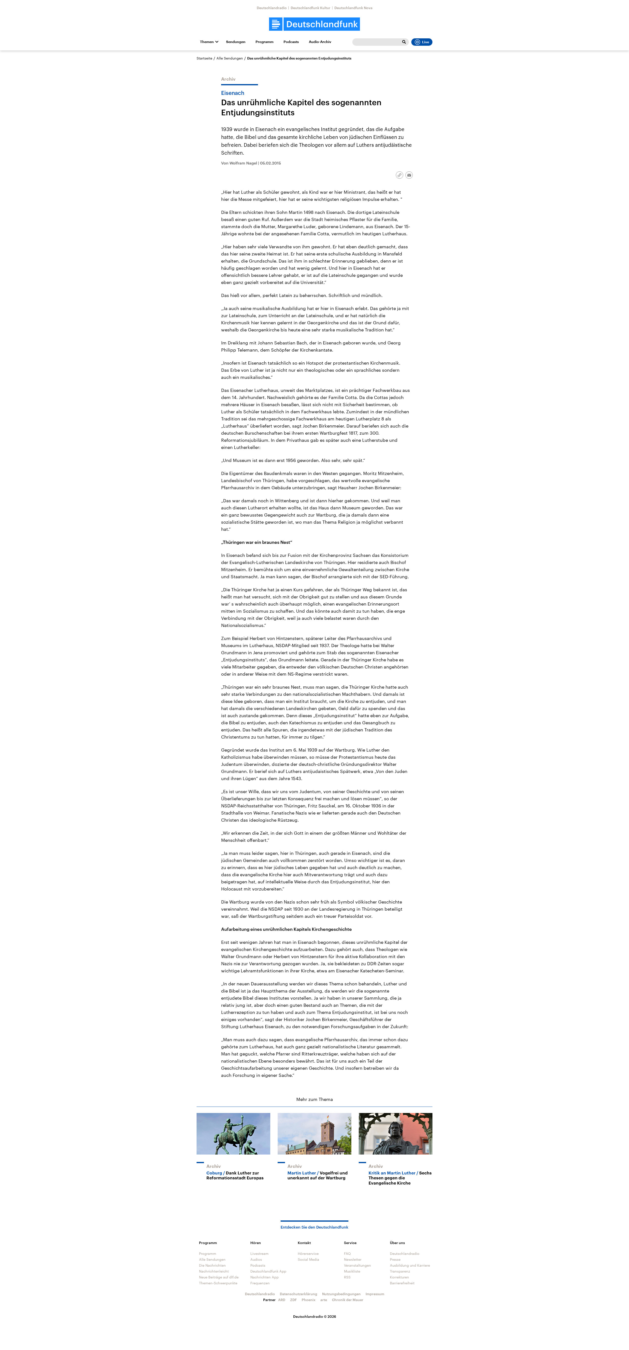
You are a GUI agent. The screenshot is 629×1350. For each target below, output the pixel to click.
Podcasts (291, 42)
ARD (281, 1300)
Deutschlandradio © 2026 (314, 1316)
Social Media (308, 1259)
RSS (347, 1277)
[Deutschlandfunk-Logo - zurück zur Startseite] (314, 24)
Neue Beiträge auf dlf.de (219, 1277)
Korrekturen (399, 1277)
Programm (264, 42)
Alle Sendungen (229, 58)
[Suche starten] (404, 42)
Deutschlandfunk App (268, 1271)
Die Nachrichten (212, 1265)
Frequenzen (260, 1283)
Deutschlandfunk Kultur (310, 8)
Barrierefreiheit (402, 1283)
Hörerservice (308, 1253)
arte (323, 1300)
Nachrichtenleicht (214, 1271)
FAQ (347, 1253)
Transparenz (400, 1271)
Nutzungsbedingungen (341, 1294)
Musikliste (352, 1271)
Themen (207, 42)
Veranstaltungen (357, 1265)
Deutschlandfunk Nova (353, 8)
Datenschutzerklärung (298, 1294)
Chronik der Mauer (347, 1300)
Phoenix (308, 1300)
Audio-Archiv (320, 42)
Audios (256, 1259)
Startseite (204, 58)
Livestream (259, 1253)
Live (425, 42)
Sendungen (235, 42)
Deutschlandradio (272, 8)
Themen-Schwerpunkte (218, 1283)
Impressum (375, 1294)
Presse (395, 1259)
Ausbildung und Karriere (410, 1265)
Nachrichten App (264, 1277)
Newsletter (352, 1259)
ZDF (293, 1300)
